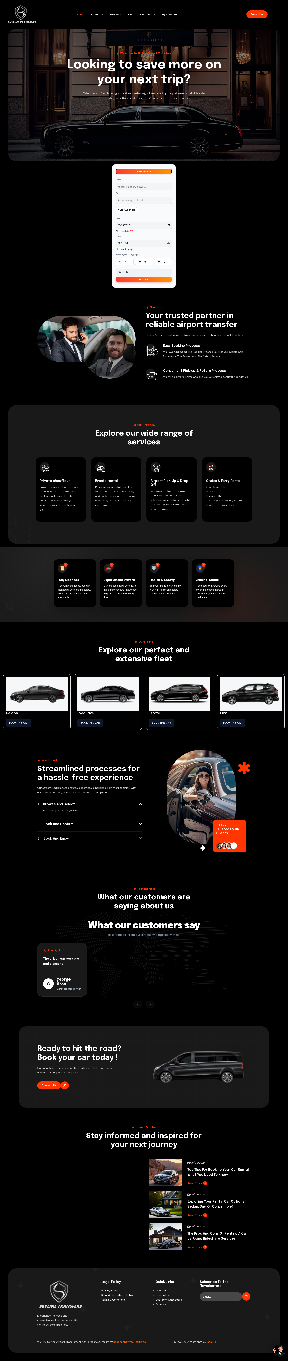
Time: (118, 236)
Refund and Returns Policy (117, 1295)
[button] (89, 804)
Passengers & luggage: (127, 254)
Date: (118, 218)
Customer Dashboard (169, 1299)
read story (195, 1183)
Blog (131, 14)
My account (169, 14)
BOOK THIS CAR (18, 722)
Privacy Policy (110, 1290)
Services (115, 14)
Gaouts (211, 1342)
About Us (97, 14)
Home (80, 14)
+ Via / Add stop (127, 209)
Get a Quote (144, 279)
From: (119, 179)
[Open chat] (279, 1351)
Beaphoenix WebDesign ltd (130, 1342)
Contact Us (147, 14)
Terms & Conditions (114, 1299)
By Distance (144, 171)
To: (117, 193)
